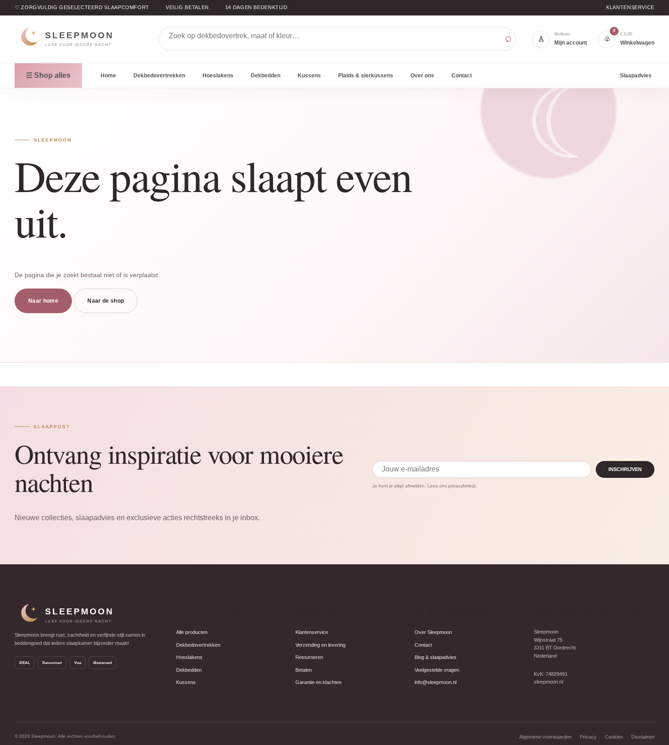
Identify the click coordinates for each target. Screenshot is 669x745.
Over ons (422, 75)
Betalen (303, 670)
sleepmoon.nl (548, 681)
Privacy (588, 737)
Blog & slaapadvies (435, 657)
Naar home (43, 301)
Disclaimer (642, 737)
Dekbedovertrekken (159, 75)
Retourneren (309, 657)
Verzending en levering (320, 645)
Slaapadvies (636, 75)
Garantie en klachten (318, 682)
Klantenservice (630, 7)
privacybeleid (462, 485)
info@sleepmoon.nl (435, 682)
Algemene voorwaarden (545, 737)
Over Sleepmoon (433, 632)
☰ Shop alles (48, 75)
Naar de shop (105, 301)
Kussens (309, 75)
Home (108, 75)
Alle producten (192, 632)
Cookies (614, 737)
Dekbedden (265, 75)
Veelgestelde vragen (437, 670)
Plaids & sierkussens (365, 75)
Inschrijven (625, 469)
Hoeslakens (218, 75)
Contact (461, 75)
